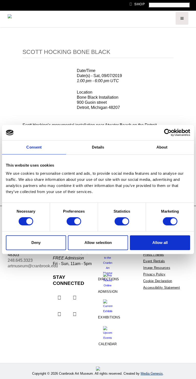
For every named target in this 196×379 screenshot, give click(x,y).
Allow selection (98, 242)
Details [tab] (98, 147)
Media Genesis (152, 373)
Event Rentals (154, 261)
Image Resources (156, 268)
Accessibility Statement (161, 287)
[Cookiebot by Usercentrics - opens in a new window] (167, 132)
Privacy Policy (154, 274)
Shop (137, 4)
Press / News (153, 254)
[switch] (74, 221)
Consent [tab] (34, 147)
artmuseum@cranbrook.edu (33, 266)
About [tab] (162, 147)
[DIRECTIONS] (107, 258)
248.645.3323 (20, 260)
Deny (36, 242)
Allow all (160, 242)
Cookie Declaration (157, 281)
